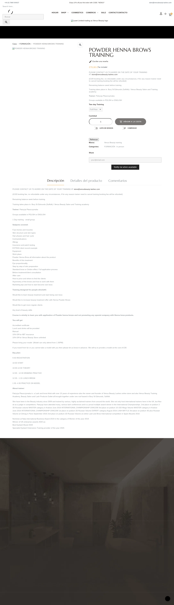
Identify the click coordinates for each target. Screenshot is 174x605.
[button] (11, 3)
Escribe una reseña (98, 61)
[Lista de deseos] (165, 14)
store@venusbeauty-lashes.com (105, 74)
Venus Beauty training (113, 143)
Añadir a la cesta (132, 122)
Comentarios (117, 181)
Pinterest (113, 153)
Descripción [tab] (55, 181)
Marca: (92, 143)
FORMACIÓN (109, 147)
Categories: (94, 147)
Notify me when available (125, 167)
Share (105, 153)
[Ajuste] (161, 13)
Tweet (109, 153)
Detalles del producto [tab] (86, 181)
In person (120, 147)
